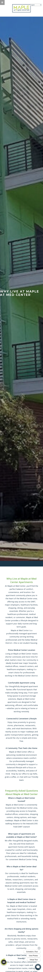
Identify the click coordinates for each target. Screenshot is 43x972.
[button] (2, 2)
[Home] (21, 8)
